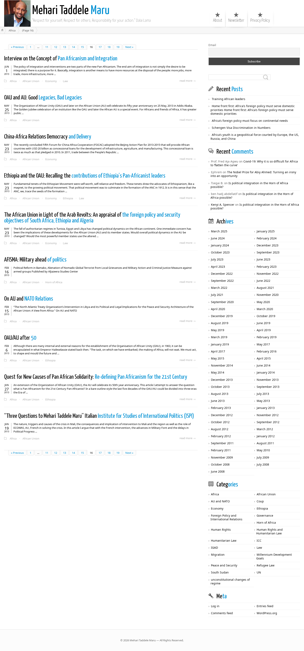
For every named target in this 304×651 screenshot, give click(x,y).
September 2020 (222, 302)
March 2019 (219, 337)
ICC (259, 540)
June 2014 (263, 365)
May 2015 (217, 358)
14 (73, 47)
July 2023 (217, 259)
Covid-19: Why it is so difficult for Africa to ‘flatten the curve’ (254, 163)
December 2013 (222, 380)
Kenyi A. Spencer (222, 205)
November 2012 (268, 415)
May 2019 (217, 330)
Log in (215, 606)
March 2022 (219, 288)
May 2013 (263, 401)
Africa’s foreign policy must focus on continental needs (250, 121)
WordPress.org (267, 613)
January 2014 (266, 372)
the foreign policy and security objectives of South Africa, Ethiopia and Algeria (92, 218)
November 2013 (268, 380)
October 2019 (266, 316)
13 (64, 47)
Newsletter (236, 20)
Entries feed (265, 606)
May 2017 (263, 344)
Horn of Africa (53, 282)
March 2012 (265, 429)
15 (82, 47)
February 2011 (221, 450)
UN (259, 572)
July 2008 (263, 464)
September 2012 (268, 422)
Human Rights (221, 530)
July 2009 (263, 457)
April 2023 (218, 267)
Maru (71, 11)
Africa (13, 81)
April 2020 (218, 309)
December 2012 (222, 415)
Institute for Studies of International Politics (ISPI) (99, 416)
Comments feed (222, 613)
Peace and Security (224, 565)
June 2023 (263, 259)
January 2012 (266, 436)
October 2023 (220, 252)
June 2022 (263, 281)
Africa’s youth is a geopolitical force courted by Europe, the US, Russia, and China (255, 136)
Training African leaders (228, 99)
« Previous (17, 47)
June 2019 (263, 323)
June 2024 (218, 238)
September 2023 (268, 252)
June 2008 (218, 471)
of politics (35, 260)
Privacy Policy (260, 20)
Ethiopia (68, 198)
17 (100, 47)
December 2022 (222, 274)
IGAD (214, 547)
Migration (218, 555)
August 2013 (219, 394)
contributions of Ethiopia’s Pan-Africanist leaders (84, 176)
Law (65, 81)
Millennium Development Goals (274, 556)
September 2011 (222, 443)
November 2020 (268, 295)
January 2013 (266, 408)
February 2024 (266, 238)
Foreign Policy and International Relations (226, 517)
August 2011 (265, 443)
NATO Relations (28, 299)
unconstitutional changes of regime (230, 581)
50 (20, 338)
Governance (265, 515)
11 (46, 47)
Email (212, 45)
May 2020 (263, 302)
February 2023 (266, 267)
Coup (260, 501)
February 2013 (221, 408)
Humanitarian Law (223, 540)
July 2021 (217, 295)
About (217, 20)
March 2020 (265, 309)
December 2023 (267, 245)
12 (55, 47)
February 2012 (221, 436)
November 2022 (268, 274)
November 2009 (222, 457)
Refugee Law (265, 565)
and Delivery (47, 137)
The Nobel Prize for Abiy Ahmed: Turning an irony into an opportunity (253, 174)
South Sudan (220, 572)
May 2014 (217, 372)
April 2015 (264, 358)
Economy (51, 81)
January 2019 (220, 344)
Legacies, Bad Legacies (43, 98)
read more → (188, 80)
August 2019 (219, 323)
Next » (129, 47)
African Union (31, 81)
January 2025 (266, 231)
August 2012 (219, 429)
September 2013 (268, 387)
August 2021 (265, 288)
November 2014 (222, 365)
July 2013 (263, 394)
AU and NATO (220, 501)
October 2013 (220, 387)
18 (109, 47)
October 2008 (220, 464)
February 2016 (266, 351)
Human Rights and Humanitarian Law (269, 531)
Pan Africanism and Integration (60, 59)
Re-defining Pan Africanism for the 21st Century (95, 377)
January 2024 (220, 245)
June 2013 (218, 401)
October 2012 (220, 422)
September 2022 (222, 281)
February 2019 (266, 337)
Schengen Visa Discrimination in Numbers (241, 128)
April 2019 (264, 330)
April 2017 (218, 351)
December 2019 (222, 316)
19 (117, 47)
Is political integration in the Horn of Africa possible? (249, 185)
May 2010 (263, 450)
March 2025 (219, 231)
